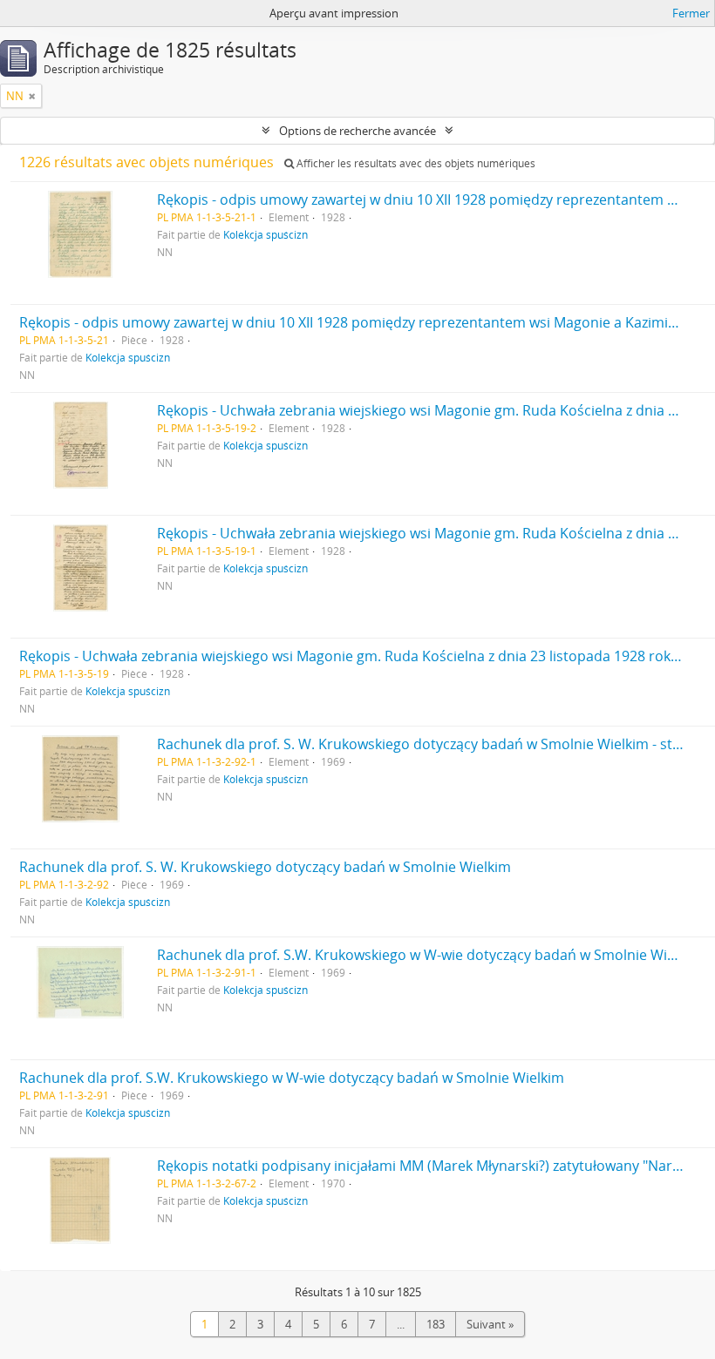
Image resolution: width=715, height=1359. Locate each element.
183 (435, 1324)
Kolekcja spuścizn (265, 234)
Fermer (691, 13)
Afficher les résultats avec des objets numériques (414, 163)
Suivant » (490, 1324)
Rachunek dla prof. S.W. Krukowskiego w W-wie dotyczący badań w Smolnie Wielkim (291, 1077)
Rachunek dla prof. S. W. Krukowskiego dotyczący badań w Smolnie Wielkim (265, 866)
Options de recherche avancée (357, 131)
